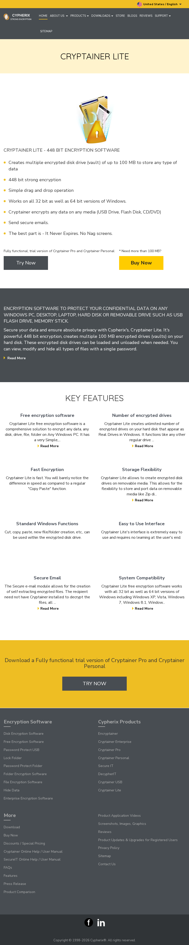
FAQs (8, 867)
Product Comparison (19, 892)
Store (120, 16)
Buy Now (141, 263)
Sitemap (46, 31)
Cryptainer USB (110, 782)
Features (10, 875)
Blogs (132, 16)
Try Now (26, 263)
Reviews (146, 16)
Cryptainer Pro (109, 750)
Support (161, 16)
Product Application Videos (119, 815)
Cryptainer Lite (109, 790)
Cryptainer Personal (113, 758)
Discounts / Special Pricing (24, 843)
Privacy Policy (108, 848)
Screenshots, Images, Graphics (122, 823)
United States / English (160, 4)
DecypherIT (107, 774)
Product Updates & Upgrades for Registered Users (138, 840)
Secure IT (105, 766)
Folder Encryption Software (25, 774)
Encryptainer (108, 733)
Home (43, 16)
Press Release (15, 883)
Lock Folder (13, 758)
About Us (57, 16)
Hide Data (11, 790)
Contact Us (107, 864)
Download (12, 827)
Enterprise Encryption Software (28, 798)
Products (78, 16)
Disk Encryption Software (24, 733)
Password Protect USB (21, 750)
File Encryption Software (23, 782)
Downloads (100, 16)
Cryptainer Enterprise (114, 741)
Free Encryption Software (24, 741)
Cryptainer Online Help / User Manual (33, 851)
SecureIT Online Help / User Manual (32, 859)
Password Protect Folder (23, 766)
